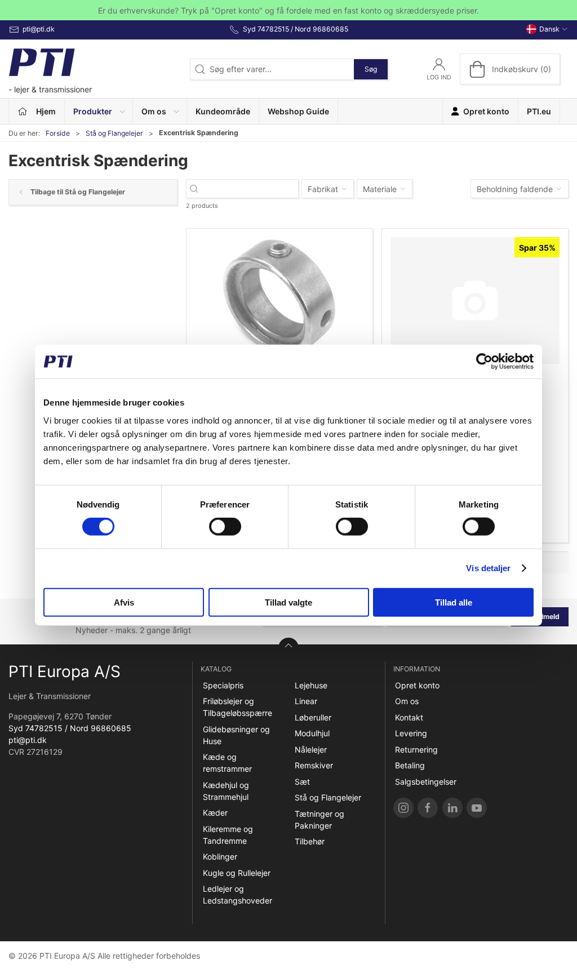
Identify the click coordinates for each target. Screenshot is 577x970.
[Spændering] (475, 300)
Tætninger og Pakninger (319, 819)
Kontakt (409, 717)
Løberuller (313, 717)
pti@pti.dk (27, 740)
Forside (58, 133)
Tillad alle (453, 602)
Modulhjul (312, 733)
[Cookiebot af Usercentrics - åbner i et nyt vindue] (484, 361)
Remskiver (314, 765)
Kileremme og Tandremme (228, 835)
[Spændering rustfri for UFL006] (279, 300)
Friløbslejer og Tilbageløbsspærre (237, 707)
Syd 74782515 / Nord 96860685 (69, 728)
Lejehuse (311, 685)
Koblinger (220, 856)
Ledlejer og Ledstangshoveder (237, 894)
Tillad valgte (288, 602)
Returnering (416, 749)
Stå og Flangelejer (114, 133)
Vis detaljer (488, 568)
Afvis (124, 602)
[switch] (225, 527)
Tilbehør (310, 841)
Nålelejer (311, 749)
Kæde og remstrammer (227, 762)
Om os (407, 701)
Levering (411, 733)
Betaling (410, 765)
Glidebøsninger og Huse (236, 735)
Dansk (549, 29)
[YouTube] (477, 808)
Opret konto (417, 685)
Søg (371, 69)
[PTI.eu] (403, 808)
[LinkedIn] (452, 808)
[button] (99, 111)
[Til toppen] (288, 648)
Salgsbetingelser (425, 781)
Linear (306, 701)
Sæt (302, 781)
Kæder (215, 812)
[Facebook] (428, 808)
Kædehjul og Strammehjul (226, 791)
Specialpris (223, 685)
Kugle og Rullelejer (236, 873)
